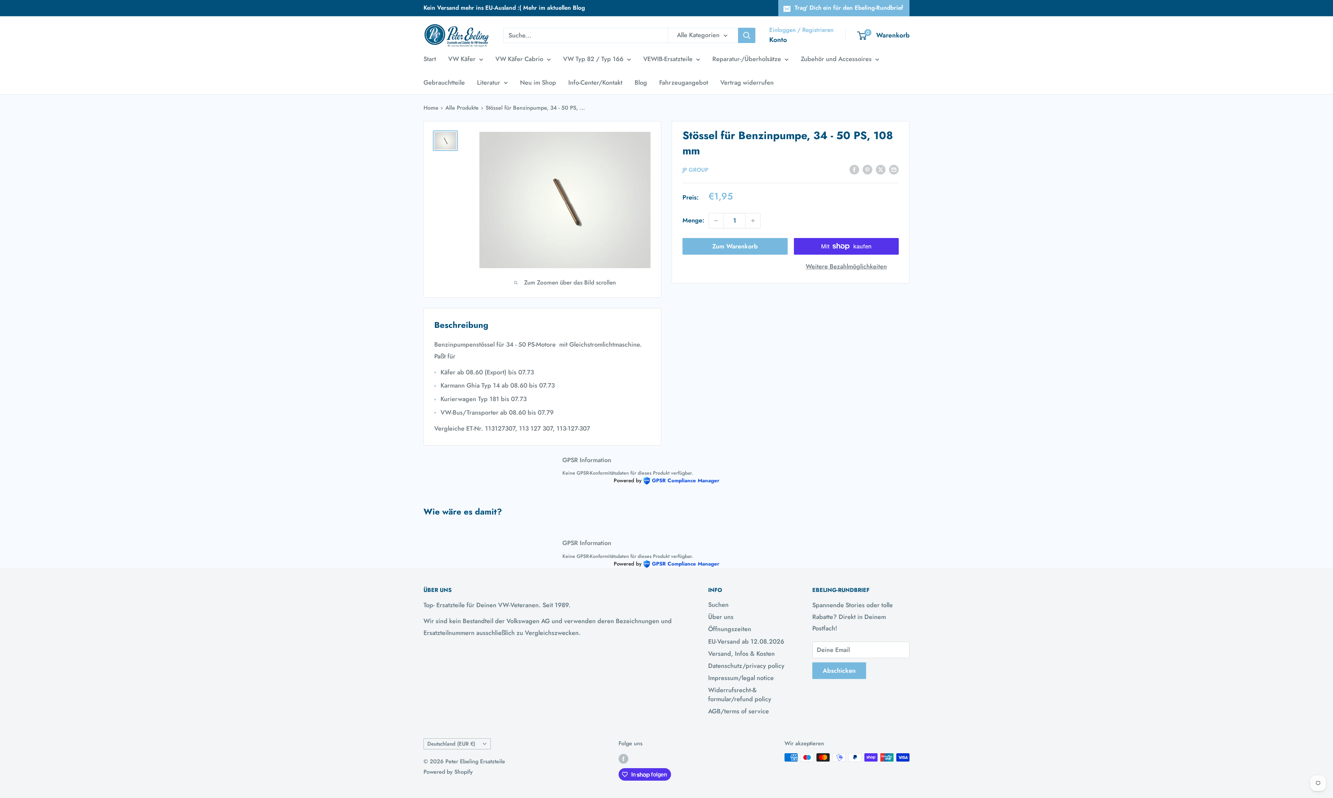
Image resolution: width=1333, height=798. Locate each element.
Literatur (488, 82)
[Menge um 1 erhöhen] (753, 220)
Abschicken (839, 670)
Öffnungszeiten (729, 629)
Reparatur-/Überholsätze (746, 58)
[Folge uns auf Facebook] (623, 758)
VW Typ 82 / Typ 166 (593, 58)
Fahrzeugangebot (683, 82)
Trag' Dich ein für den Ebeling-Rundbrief (849, 7)
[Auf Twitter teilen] (881, 169)
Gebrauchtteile (444, 82)
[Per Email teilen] (894, 169)
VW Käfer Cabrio (519, 58)
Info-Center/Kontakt (595, 82)
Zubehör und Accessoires (836, 58)
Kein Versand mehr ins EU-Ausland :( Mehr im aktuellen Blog (504, 7)
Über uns (720, 616)
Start (430, 58)
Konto (778, 39)
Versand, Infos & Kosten (741, 653)
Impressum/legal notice (741, 677)
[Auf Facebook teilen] (854, 169)
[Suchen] (746, 35)
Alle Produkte (462, 108)
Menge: (693, 220)
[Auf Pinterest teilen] (867, 169)
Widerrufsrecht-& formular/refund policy (739, 694)
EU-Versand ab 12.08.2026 (746, 641)
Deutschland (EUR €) (451, 744)
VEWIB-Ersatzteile (668, 58)
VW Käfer (462, 58)
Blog (641, 82)
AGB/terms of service (738, 711)
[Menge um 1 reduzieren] (716, 220)
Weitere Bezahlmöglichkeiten (846, 266)
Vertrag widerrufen (747, 82)
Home (431, 108)
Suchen (718, 604)
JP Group (695, 170)
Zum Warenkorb (735, 246)
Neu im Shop (538, 82)
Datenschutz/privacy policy (746, 665)
